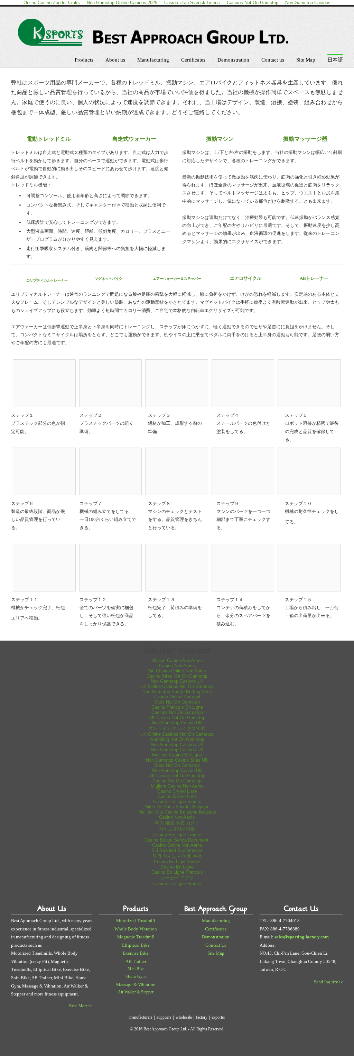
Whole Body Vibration (135, 928)
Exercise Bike (136, 953)
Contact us (272, 60)
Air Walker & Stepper (135, 992)
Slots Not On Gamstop (177, 702)
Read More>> (80, 1005)
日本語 (335, 60)
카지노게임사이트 (177, 829)
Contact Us (215, 945)
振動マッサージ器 (305, 139)
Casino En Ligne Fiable (177, 861)
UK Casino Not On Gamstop (177, 717)
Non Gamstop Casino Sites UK (177, 760)
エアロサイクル (245, 278)
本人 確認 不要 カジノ (177, 822)
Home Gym (136, 976)
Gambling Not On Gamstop (177, 739)
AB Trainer (135, 961)
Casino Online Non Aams (177, 845)
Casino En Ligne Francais (177, 872)
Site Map (305, 60)
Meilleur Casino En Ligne (177, 754)
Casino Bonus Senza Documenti (177, 840)
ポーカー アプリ (177, 877)
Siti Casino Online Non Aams (177, 670)
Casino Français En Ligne (177, 707)
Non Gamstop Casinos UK (177, 681)
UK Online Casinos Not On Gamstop (177, 686)
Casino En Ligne (177, 867)
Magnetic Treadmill (136, 936)
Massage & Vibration (136, 984)
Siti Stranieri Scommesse (177, 850)
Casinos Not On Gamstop (177, 712)
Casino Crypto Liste (177, 791)
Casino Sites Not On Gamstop (177, 676)
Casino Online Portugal (177, 696)
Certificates (193, 60)
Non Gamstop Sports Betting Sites (177, 691)
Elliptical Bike (136, 945)
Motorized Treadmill (135, 920)
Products (84, 60)
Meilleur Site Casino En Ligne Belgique (177, 812)
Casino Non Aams (177, 665)
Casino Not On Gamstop (177, 780)
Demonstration (233, 60)
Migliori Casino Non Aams (177, 660)
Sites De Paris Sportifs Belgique (177, 806)
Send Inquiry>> (328, 981)
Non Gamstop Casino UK (177, 722)
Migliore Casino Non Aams (177, 786)
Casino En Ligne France (177, 801)
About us (115, 60)
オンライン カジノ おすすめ (177, 728)
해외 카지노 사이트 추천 (177, 855)
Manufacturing (153, 60)
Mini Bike (136, 968)
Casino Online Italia (177, 796)
